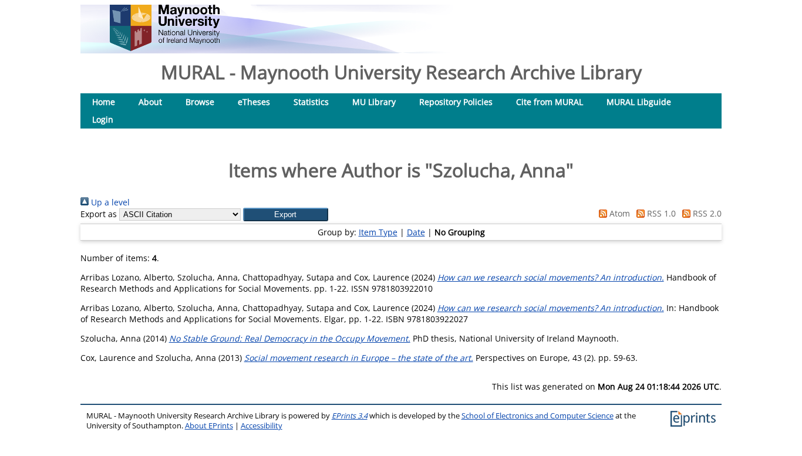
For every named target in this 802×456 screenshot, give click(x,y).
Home (103, 101)
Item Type (378, 232)
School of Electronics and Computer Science (537, 416)
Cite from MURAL (549, 101)
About (150, 101)
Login (102, 119)
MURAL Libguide (638, 101)
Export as (98, 213)
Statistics (311, 101)
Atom (618, 213)
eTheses (254, 101)
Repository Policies (456, 101)
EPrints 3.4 (350, 416)
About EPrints (209, 426)
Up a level (109, 202)
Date (416, 232)
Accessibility (261, 426)
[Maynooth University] (164, 47)
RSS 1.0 (660, 213)
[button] (285, 214)
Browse (200, 101)
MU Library (374, 101)
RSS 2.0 (706, 213)
